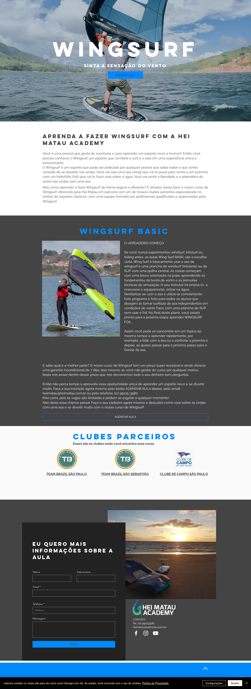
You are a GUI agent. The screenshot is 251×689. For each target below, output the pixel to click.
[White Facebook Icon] (136, 633)
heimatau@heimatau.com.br (64, 393)
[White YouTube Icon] (155, 633)
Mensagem (39, 618)
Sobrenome (84, 572)
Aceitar (235, 683)
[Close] (246, 683)
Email (36, 587)
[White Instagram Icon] (146, 633)
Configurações (214, 683)
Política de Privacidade (155, 683)
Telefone (38, 604)
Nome (36, 572)
